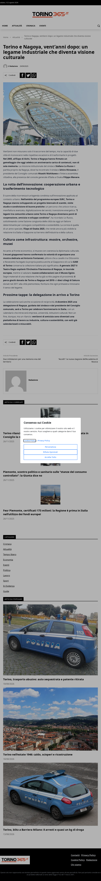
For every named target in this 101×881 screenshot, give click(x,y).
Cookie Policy (30, 440)
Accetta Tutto (50, 457)
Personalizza (50, 447)
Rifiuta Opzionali (50, 452)
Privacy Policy (44, 440)
